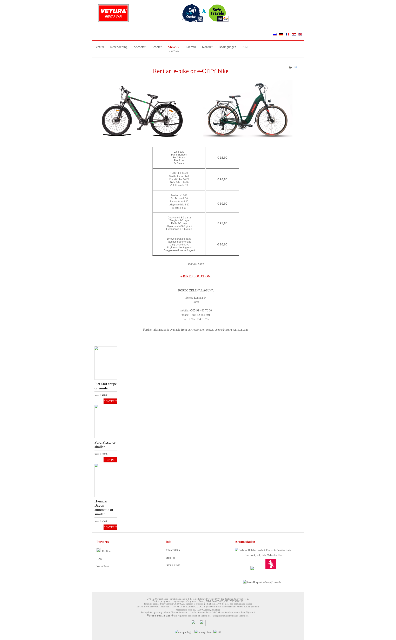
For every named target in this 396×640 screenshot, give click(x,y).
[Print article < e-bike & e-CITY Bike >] (290, 68)
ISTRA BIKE (173, 565)
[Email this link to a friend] (295, 68)
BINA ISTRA (173, 550)
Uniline (106, 551)
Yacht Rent (103, 566)
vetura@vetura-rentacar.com (231, 329)
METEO (170, 558)
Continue (104, 355)
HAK (99, 558)
